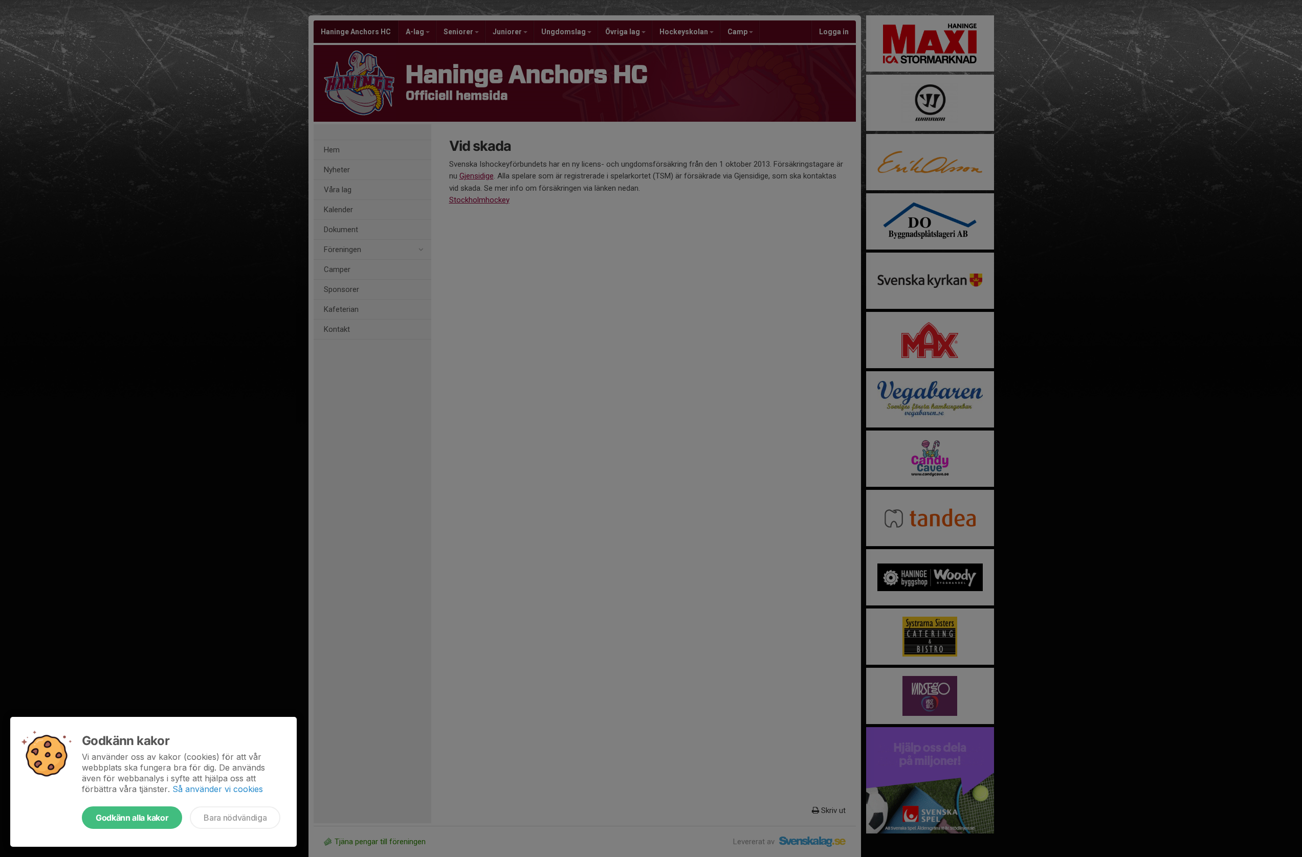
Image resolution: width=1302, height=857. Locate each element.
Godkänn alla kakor (132, 818)
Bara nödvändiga (235, 818)
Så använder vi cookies (217, 789)
